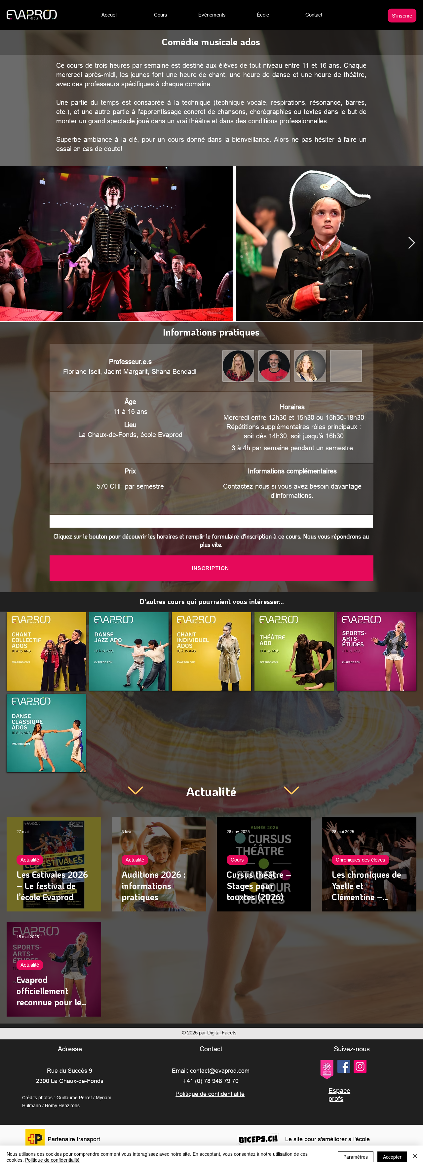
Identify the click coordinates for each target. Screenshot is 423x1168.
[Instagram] (360, 1066)
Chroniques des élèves (360, 860)
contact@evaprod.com (220, 1070)
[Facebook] (343, 1066)
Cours (237, 860)
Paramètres (355, 1156)
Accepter (392, 1156)
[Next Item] (411, 243)
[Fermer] (415, 1157)
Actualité (29, 860)
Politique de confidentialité (52, 1159)
